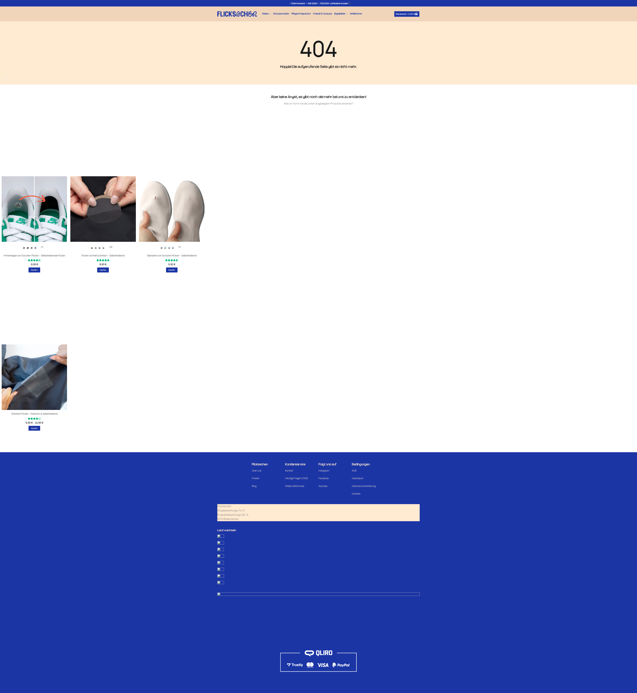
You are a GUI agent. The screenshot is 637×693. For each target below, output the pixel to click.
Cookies (356, 493)
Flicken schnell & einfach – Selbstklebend (103, 255)
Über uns (256, 470)
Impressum (357, 478)
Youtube (322, 486)
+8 (179, 246)
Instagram (323, 470)
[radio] (24, 248)
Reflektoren (356, 14)
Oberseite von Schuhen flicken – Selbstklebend (172, 255)
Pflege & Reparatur (301, 14)
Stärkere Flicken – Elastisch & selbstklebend (34, 413)
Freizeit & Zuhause (322, 14)
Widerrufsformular (294, 486)
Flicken (265, 14)
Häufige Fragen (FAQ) (296, 478)
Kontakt (289, 470)
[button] (349, 3)
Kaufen (34, 270)
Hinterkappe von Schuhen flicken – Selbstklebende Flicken (34, 255)
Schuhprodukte (281, 14)
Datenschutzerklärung (364, 486)
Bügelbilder (340, 14)
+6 (42, 246)
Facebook (323, 478)
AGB (354, 470)
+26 (111, 246)
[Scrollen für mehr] (5, 77)
